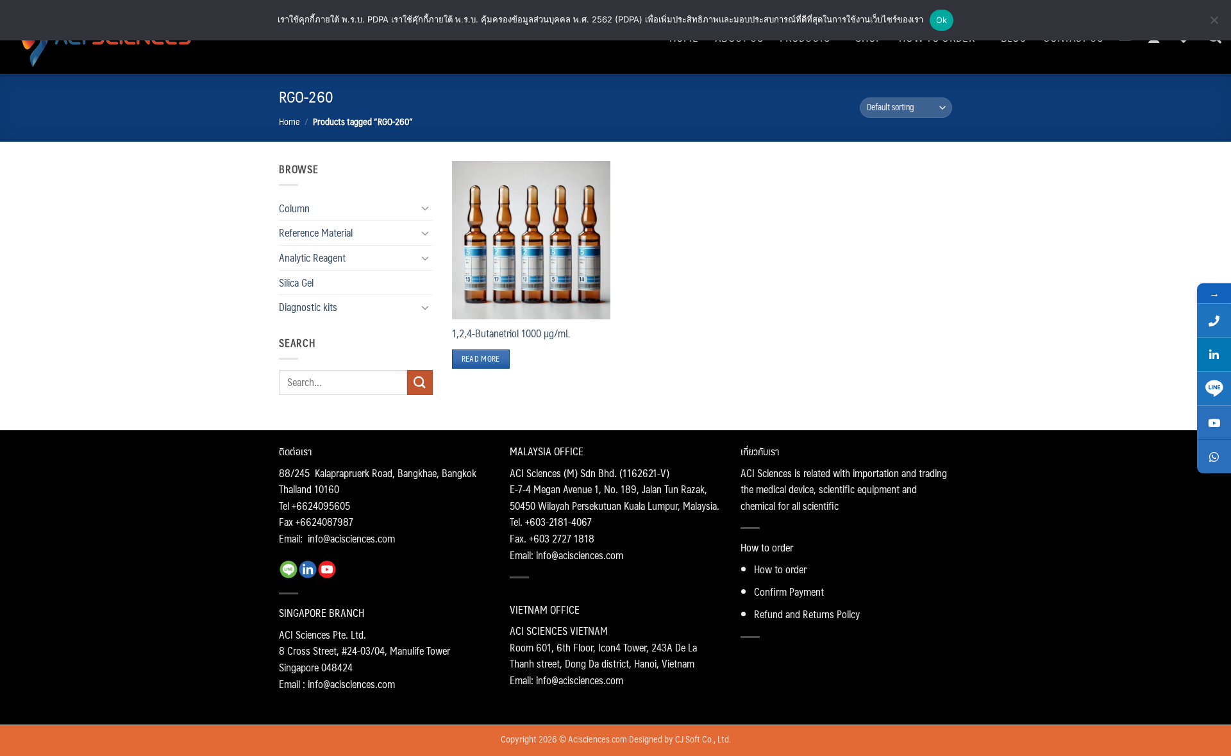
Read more (481, 359)
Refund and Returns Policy (807, 614)
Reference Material (316, 232)
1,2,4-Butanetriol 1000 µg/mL (511, 333)
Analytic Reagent (312, 257)
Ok (942, 20)
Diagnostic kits (308, 306)
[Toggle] (425, 207)
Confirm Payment (789, 591)
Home (289, 121)
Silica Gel (296, 282)
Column (294, 208)
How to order (780, 569)
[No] (1213, 23)
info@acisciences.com (351, 538)
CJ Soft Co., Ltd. (703, 738)
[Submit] (420, 382)
